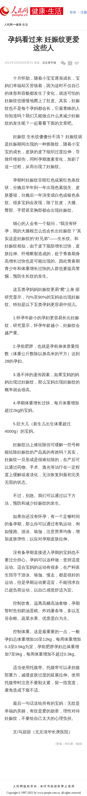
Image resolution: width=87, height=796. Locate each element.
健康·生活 (22, 24)
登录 (73, 12)
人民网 (8, 24)
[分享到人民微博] (70, 63)
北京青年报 (49, 62)
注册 (84, 12)
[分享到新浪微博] (76, 63)
